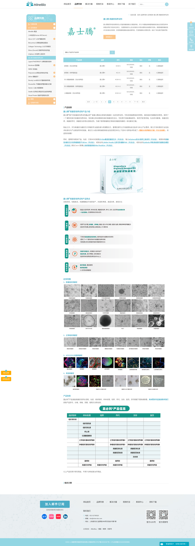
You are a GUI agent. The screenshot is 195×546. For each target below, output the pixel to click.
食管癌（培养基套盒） (71, 73)
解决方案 (89, 4)
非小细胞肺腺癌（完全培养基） (74, 79)
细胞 (32, 99)
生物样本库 (34, 103)
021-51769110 (94, 515)
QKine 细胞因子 (33, 76)
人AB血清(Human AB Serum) (37, 35)
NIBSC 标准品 (32, 69)
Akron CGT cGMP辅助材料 (37, 39)
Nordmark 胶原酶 (33, 65)
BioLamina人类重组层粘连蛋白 (38, 43)
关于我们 (132, 4)
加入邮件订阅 (55, 504)
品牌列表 (78, 4)
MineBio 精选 (32, 31)
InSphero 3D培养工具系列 (36, 54)
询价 (141, 66)
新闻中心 (110, 4)
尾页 (143, 102)
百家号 (110, 529)
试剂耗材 (33, 28)
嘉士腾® (102, 66)
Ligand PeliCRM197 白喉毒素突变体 (39, 61)
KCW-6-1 (118, 79)
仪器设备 (33, 24)
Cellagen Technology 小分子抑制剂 (39, 46)
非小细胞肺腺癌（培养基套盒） (74, 86)
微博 (104, 529)
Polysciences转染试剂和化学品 (38, 73)
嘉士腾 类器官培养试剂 (35, 58)
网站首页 (67, 4)
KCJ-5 (118, 73)
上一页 (95, 102)
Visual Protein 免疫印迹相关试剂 (38, 95)
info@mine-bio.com (96, 518)
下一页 (136, 102)
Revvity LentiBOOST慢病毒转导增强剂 (40, 80)
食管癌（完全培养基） (71, 66)
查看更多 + (109, 37)
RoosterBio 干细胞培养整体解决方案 (39, 84)
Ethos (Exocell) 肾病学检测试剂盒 (39, 50)
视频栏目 (99, 4)
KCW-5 (118, 66)
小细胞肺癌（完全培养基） (72, 93)
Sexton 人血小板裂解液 (35, 88)
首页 (138, 15)
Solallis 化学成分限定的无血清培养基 (40, 91)
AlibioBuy (94, 529)
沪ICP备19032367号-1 (103, 542)
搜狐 (99, 529)
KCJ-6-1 (118, 86)
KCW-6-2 (118, 93)
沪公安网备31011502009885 (120, 542)
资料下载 (121, 4)
